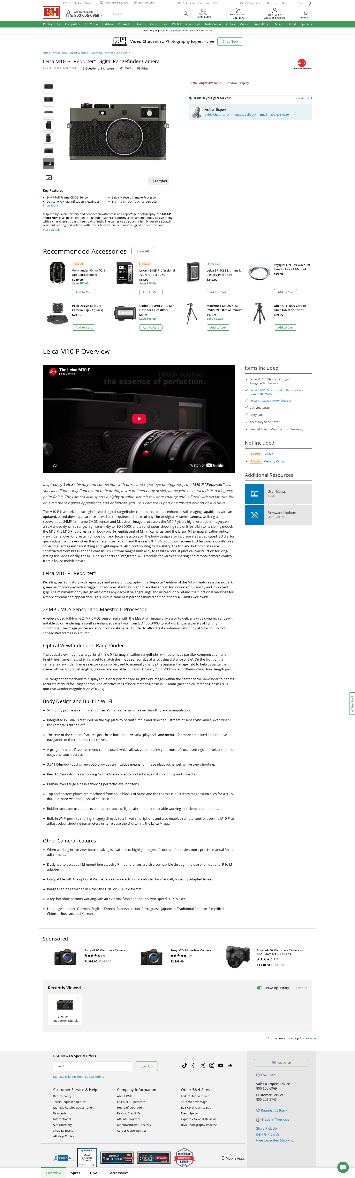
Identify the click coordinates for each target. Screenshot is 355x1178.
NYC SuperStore (252, 3)
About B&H (124, 1096)
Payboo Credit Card (130, 1113)
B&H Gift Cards (267, 1134)
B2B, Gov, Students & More (77, 3)
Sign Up (147, 1066)
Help (284, 3)
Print (144, 68)
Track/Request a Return (69, 1102)
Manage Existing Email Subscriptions (78, 1076)
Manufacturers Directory (134, 1125)
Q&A (95, 1173)
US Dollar (284, 1063)
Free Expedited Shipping (275, 1140)
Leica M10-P (123, 52)
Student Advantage (194, 1102)
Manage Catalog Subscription (73, 1108)
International (62, 1119)
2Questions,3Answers (99, 68)
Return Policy (62, 1096)
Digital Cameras (78, 52)
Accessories (119, 1173)
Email (60, 1066)
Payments (60, 1113)
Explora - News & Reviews (198, 1119)
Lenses (268, 454)
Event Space (189, 1113)
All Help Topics (63, 1136)
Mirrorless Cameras (101, 52)
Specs (75, 1173)
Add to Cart (84, 292)
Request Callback (274, 1110)
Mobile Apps (235, 1158)
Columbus (175, 30)
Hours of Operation (130, 1108)
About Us (272, 3)
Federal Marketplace (195, 1096)
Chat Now (230, 41)
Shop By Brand (63, 1130)
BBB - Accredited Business (63, 1158)
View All (143, 251)
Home (46, 52)
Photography (59, 52)
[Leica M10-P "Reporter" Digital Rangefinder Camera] (118, 132)
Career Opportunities (131, 1130)
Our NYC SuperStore (131, 1102)
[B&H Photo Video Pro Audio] (53, 12)
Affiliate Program (128, 1119)
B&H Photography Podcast (199, 1125)
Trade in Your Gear (276, 1119)
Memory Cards (274, 461)
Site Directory (62, 1125)
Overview (53, 1173)
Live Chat (297, 3)
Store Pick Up (266, 1128)
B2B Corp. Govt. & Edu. (196, 1108)
